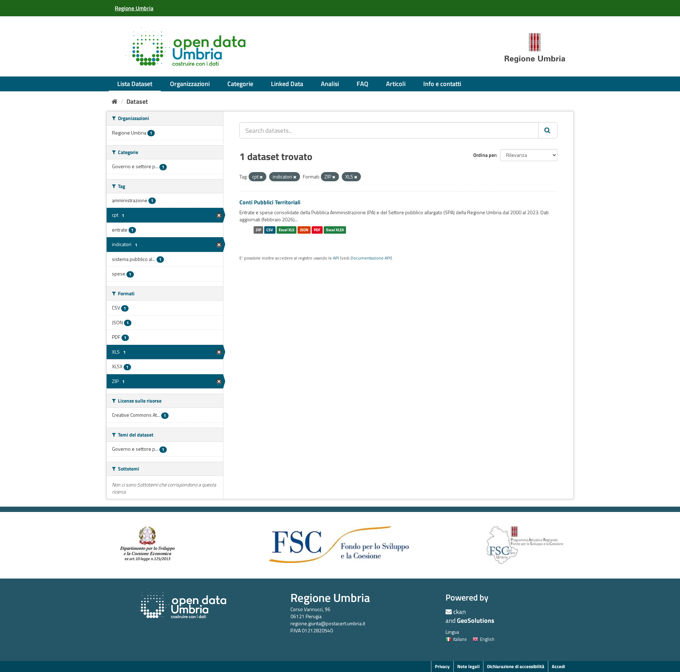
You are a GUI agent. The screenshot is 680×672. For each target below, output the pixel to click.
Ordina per (484, 155)
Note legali (468, 666)
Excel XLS (286, 230)
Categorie (240, 84)
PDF (317, 230)
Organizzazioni (190, 84)
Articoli (396, 84)
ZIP (258, 230)
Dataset (137, 101)
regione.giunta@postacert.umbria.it (327, 623)
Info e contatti (442, 84)
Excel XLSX (335, 230)
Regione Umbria (330, 597)
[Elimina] (261, 177)
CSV (269, 230)
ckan (459, 611)
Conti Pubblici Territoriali (269, 202)
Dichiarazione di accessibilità (515, 666)
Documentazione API (371, 258)
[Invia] (547, 130)
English (487, 639)
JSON (304, 230)
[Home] (115, 101)
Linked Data (287, 84)
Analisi (330, 84)
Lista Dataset (134, 84)
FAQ (362, 84)
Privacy (442, 666)
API (336, 258)
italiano (460, 639)
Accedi (558, 666)
